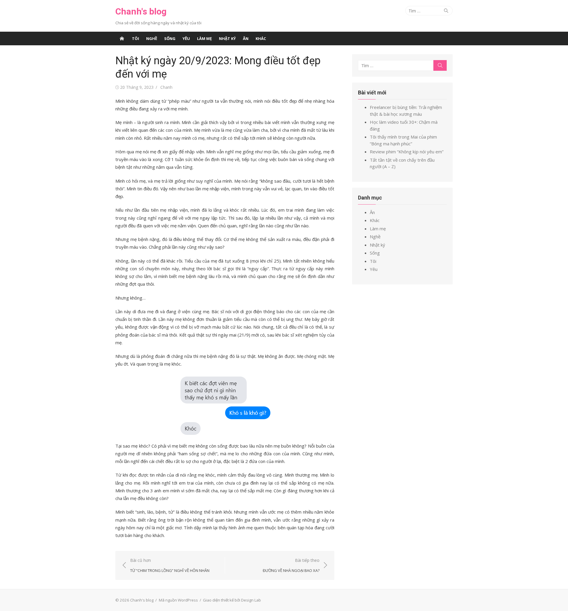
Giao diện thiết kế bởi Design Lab (232, 600)
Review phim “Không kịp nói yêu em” (406, 152)
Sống (169, 38)
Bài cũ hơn (169, 565)
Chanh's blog (141, 11)
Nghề (151, 38)
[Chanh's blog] (121, 38)
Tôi (135, 38)
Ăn (245, 38)
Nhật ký (227, 38)
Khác (261, 38)
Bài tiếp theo (291, 565)
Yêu (186, 38)
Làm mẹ (204, 38)
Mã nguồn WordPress (178, 600)
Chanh (166, 87)
